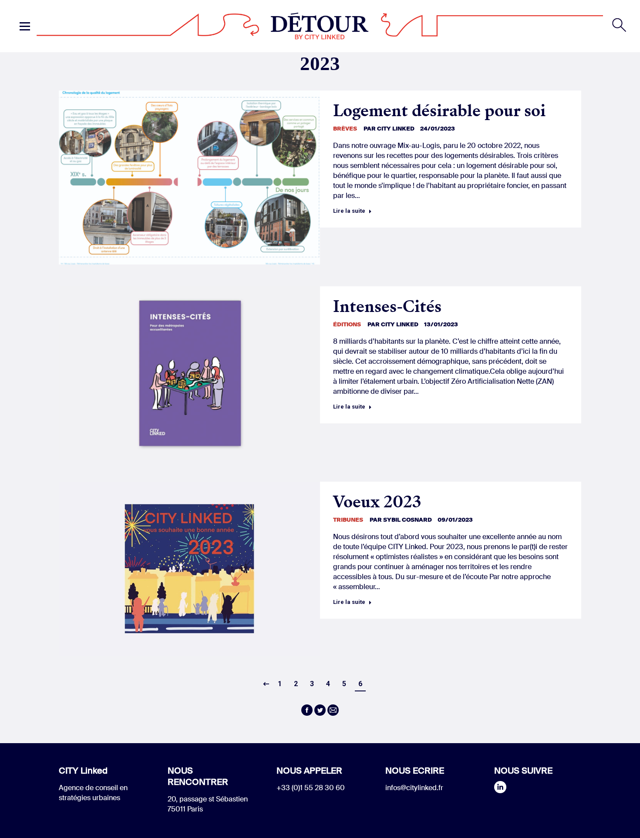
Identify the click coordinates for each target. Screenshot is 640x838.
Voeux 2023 (377, 502)
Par (389, 128)
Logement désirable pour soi (439, 110)
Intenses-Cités (387, 306)
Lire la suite (349, 211)
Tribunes (348, 519)
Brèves (345, 128)
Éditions (347, 324)
